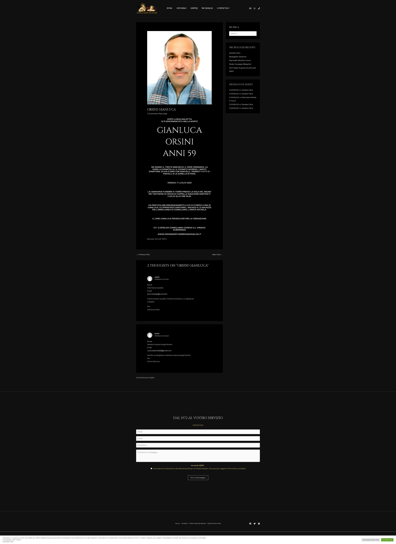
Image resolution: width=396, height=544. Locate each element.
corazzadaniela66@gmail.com (159, 351)
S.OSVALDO (234, 90)
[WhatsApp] (255, 8)
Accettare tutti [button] (387, 540)
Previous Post (143, 255)
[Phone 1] (259, 8)
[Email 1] (250, 8)
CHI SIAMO (181, 8)
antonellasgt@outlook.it (157, 294)
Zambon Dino (234, 53)
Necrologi (163, 114)
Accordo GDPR (198, 465)
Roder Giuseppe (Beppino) (240, 64)
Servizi (177, 523)
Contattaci (184, 523)
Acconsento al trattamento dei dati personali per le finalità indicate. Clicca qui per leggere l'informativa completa (199, 469)
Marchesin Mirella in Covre (240, 60)
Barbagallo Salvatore (238, 57)
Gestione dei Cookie (214, 523)
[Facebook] (250, 524)
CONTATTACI (223, 8)
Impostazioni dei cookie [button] (371, 540)
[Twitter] (255, 524)
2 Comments (152, 114)
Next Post (217, 255)
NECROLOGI (207, 8)
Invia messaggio (198, 477)
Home (169, 8)
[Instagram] (259, 524)
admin (156, 277)
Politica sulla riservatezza (197, 523)
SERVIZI (194, 8)
